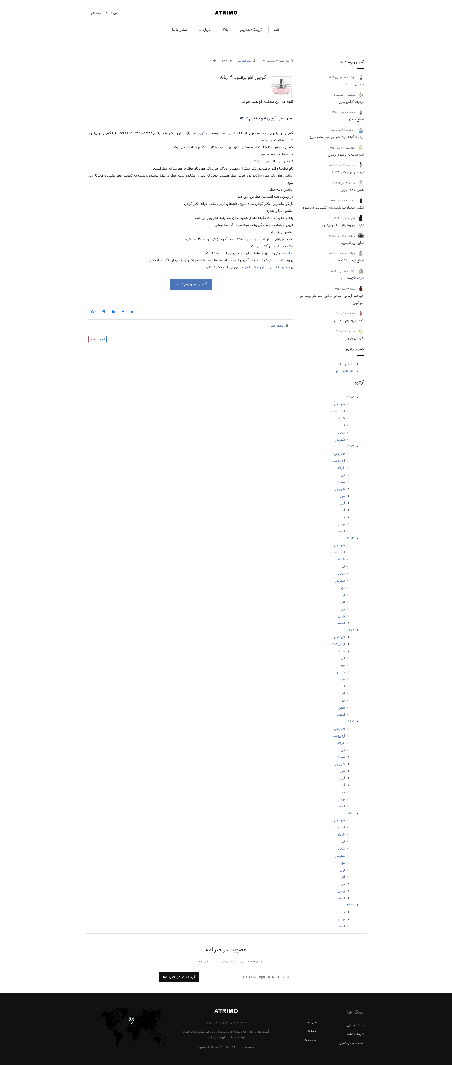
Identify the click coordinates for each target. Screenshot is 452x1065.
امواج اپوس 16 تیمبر (350, 260)
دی (343, 517)
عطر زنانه (287, 253)
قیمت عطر (276, 260)
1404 (350, 447)
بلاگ (225, 30)
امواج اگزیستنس (352, 278)
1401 (351, 722)
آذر (343, 510)
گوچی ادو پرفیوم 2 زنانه (243, 77)
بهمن (341, 524)
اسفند (341, 531)
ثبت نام (96, 13)
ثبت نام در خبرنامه (179, 976)
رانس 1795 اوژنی (352, 190)
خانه (277, 30)
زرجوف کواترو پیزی (351, 102)
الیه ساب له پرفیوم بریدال (346, 155)
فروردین (339, 404)
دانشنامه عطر (345, 371)
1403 (350, 538)
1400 (351, 813)
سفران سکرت (354, 84)
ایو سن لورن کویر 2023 (348, 172)
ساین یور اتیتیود (352, 243)
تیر (343, 425)
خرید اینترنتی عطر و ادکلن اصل (265, 267)
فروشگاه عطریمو (251, 30)
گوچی (201, 133)
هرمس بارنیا (355, 338)
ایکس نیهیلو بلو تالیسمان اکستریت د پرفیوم (333, 207)
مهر (342, 496)
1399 (350, 905)
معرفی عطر (346, 364)
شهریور (340, 439)
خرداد (341, 418)
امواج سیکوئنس (353, 119)
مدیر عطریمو (245, 61)
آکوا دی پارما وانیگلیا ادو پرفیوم (342, 225)
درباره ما (204, 30)
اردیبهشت (338, 411)
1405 (350, 397)
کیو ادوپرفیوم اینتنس (349, 320)
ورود (114, 13)
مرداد (341, 432)
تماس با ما (179, 30)
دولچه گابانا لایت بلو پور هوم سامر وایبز (337, 137)
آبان (342, 503)
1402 (350, 630)
